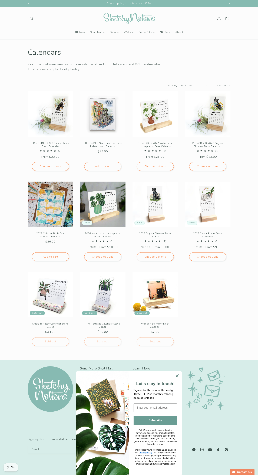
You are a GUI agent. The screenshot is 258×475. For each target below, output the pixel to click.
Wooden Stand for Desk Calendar (155, 325)
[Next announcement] (229, 3)
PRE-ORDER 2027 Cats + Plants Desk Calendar (50, 145)
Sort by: (173, 85)
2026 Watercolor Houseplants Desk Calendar (103, 235)
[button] (32, 18)
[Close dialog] (177, 376)
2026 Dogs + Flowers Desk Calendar (155, 235)
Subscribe (155, 420)
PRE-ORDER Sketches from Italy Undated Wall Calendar (103, 145)
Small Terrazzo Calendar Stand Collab (50, 325)
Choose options (50, 166)
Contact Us (243, 471)
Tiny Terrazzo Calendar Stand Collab (102, 325)
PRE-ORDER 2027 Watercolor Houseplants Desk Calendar (155, 145)
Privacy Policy (145, 452)
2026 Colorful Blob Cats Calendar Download (50, 235)
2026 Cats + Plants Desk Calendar (207, 235)
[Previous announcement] (29, 3)
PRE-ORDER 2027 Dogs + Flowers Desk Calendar (207, 145)
